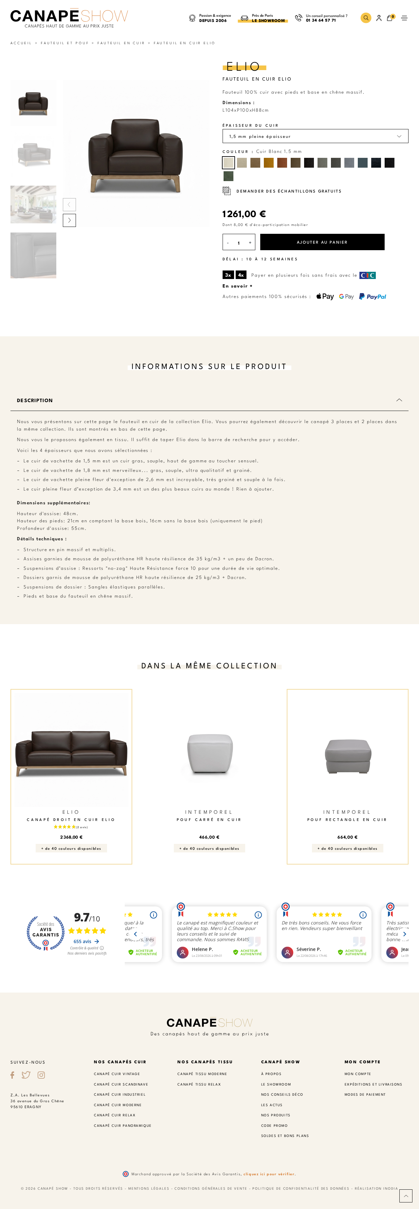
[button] (366, 18)
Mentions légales (149, 1188)
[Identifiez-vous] (379, 18)
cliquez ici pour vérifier (269, 1173)
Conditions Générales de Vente (210, 1188)
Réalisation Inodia (376, 1188)
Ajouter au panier (322, 242)
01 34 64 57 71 (321, 20)
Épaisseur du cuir (251, 125)
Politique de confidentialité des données (301, 1188)
